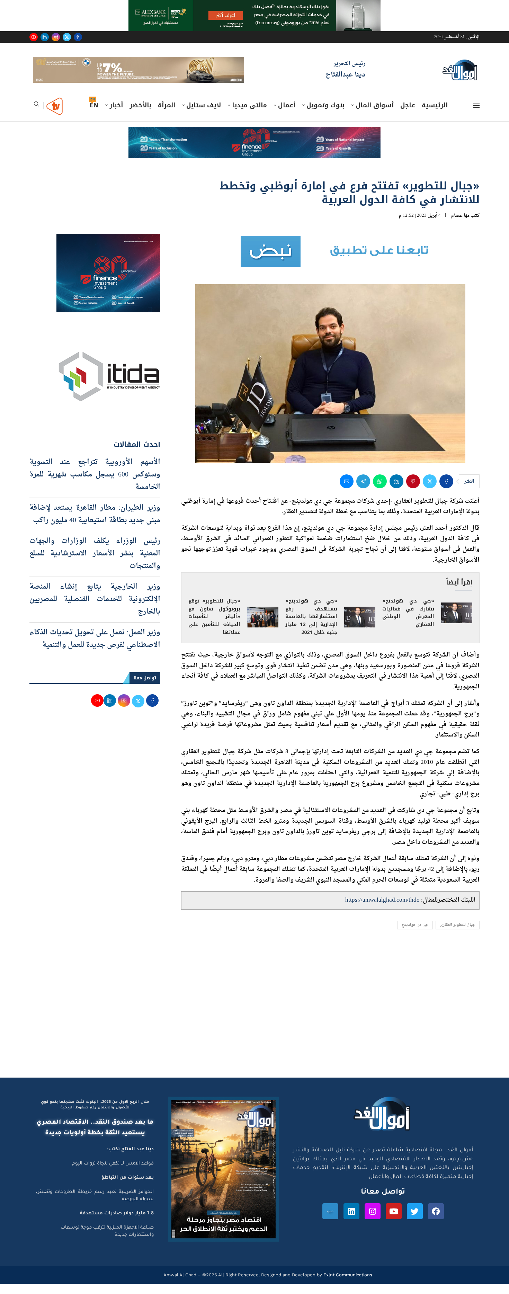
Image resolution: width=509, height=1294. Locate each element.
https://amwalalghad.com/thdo (382, 910)
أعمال (286, 115)
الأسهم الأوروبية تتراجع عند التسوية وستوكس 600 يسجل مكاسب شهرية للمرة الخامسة (94, 484)
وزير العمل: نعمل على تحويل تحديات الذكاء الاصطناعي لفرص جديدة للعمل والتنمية (94, 648)
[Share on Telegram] (363, 491)
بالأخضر (140, 115)
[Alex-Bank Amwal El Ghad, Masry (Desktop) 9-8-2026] (254, 6)
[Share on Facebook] (446, 491)
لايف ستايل (203, 115)
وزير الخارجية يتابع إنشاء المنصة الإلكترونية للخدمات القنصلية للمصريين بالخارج (94, 609)
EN (93, 115)
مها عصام (460, 225)
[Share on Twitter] (430, 491)
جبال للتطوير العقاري (457, 934)
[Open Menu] (476, 116)
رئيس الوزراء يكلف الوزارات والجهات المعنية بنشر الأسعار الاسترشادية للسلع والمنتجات (94, 563)
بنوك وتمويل (325, 115)
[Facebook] (78, 37)
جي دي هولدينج (415, 934)
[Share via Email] (347, 491)
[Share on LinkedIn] (396, 491)
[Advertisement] (254, 1021)
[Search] (36, 116)
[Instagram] (56, 37)
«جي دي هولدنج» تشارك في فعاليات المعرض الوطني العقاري (408, 622)
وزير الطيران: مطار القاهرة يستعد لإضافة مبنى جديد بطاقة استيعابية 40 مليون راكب (94, 524)
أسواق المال (375, 115)
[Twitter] (67, 37)
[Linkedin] (45, 37)
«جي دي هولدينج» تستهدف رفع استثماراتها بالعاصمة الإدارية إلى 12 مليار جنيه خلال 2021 (311, 626)
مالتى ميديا (249, 115)
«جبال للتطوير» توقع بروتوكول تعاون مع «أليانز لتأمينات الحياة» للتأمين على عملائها (214, 626)
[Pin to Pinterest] (413, 491)
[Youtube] (33, 37)
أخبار (116, 115)
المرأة (166, 115)
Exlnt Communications (347, 1284)
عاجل (407, 115)
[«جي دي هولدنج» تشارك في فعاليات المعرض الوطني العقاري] (456, 623)
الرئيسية (435, 115)
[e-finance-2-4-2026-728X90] (254, 143)
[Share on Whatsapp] (380, 491)
